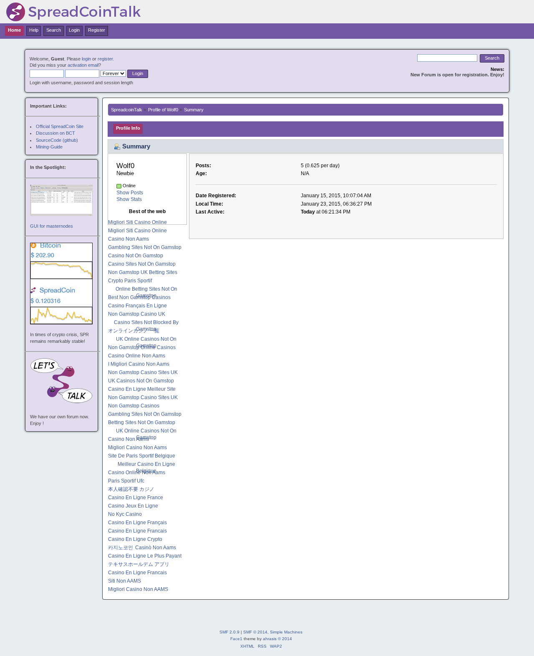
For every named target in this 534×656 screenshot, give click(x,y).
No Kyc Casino (125, 514)
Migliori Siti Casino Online (137, 222)
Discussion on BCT (55, 133)
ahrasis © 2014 (277, 638)
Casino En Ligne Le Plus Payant (144, 556)
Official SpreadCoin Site (59, 126)
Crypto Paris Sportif (130, 281)
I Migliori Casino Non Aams (138, 364)
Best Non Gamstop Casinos (139, 297)
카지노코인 (120, 547)
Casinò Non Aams (155, 547)
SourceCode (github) (57, 140)
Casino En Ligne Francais (137, 531)
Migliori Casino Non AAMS (138, 589)
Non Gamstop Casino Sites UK (143, 372)
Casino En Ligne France (135, 497)
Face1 (236, 638)
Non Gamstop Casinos (133, 406)
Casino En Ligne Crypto (135, 539)
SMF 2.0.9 (229, 632)
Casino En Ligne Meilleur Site (142, 389)
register (105, 58)
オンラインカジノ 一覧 (133, 331)
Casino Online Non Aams (136, 356)
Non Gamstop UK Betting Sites (142, 272)
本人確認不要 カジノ (131, 489)
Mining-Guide (49, 146)
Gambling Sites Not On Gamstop (144, 247)
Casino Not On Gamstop (135, 256)
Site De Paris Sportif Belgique (141, 456)
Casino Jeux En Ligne (133, 506)
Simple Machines (286, 632)
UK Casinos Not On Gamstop (141, 381)
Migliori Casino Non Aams (137, 447)
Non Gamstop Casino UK (136, 314)
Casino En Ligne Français (137, 522)
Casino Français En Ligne (137, 306)
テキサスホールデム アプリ (138, 564)
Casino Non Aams (128, 239)
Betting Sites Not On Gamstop (141, 422)
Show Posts (129, 193)
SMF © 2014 (255, 632)
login (86, 58)
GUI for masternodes (51, 226)
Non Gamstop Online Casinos (142, 347)
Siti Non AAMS (124, 581)
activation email (83, 65)
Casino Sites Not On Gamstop (142, 264)
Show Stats (129, 199)
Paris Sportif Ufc (126, 481)
